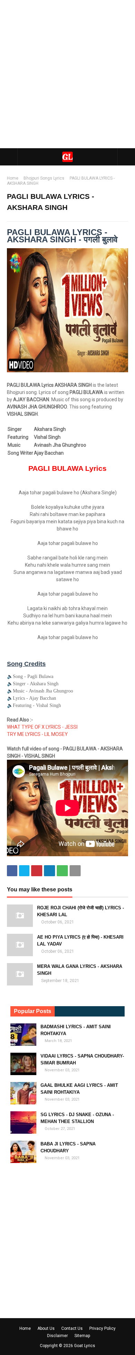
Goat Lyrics (84, 1345)
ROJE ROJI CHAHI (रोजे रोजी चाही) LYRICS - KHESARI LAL (80, 911)
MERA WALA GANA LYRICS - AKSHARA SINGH (79, 970)
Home (12, 178)
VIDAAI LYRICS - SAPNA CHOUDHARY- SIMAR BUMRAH (82, 1059)
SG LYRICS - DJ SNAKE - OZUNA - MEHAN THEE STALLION (77, 1118)
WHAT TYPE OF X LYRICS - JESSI (43, 727)
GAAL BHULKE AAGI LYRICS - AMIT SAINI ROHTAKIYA (79, 1089)
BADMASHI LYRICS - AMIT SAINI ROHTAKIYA (75, 1030)
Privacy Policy (102, 1328)
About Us (46, 1328)
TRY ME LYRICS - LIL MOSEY (37, 734)
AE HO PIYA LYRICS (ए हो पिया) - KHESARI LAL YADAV (80, 940)
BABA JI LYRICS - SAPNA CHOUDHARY (68, 1147)
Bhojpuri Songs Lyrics (44, 178)
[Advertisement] (67, 74)
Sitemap (82, 1335)
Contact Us (72, 1328)
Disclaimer (57, 1335)
